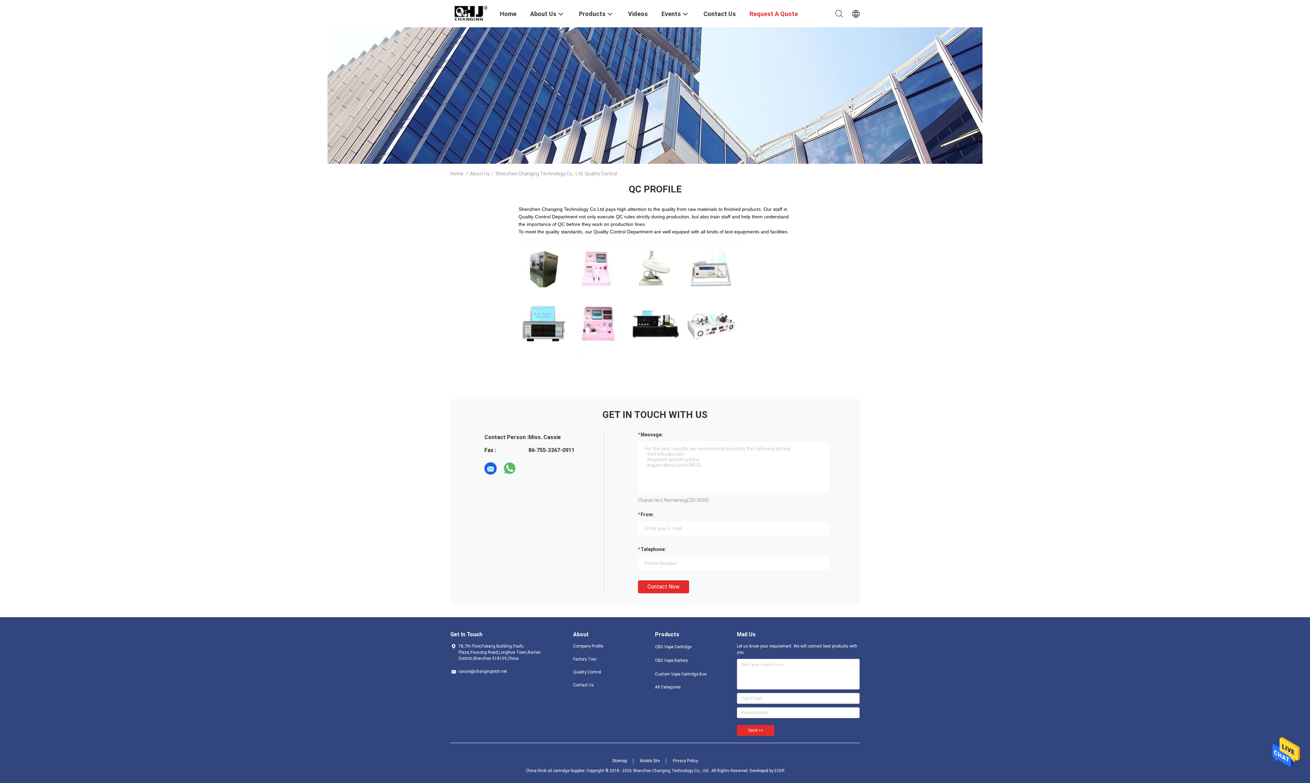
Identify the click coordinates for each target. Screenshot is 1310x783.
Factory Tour (585, 659)
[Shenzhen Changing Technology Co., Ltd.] (471, 13)
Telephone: (653, 549)
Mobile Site (650, 760)
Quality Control (587, 672)
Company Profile (588, 646)
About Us (480, 173)
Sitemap (619, 760)
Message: (652, 434)
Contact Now (663, 586)
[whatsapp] (510, 468)
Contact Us (583, 685)
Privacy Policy (685, 760)
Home (456, 173)
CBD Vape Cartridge (673, 646)
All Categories (668, 687)
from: (647, 514)
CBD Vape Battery (671, 660)
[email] (490, 468)
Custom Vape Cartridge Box (681, 674)
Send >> (755, 730)
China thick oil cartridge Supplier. (556, 770)
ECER (779, 770)
